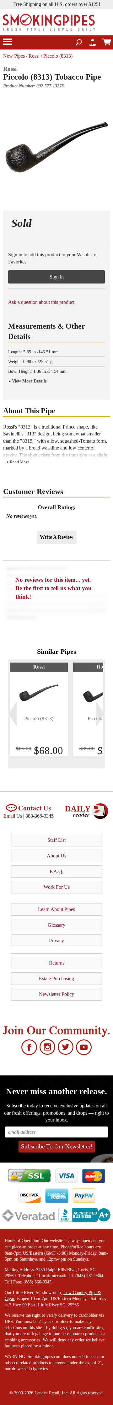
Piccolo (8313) (58, 56)
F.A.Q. (56, 871)
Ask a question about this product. (42, 302)
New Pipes (14, 56)
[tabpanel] (39, 710)
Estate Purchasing (56, 978)
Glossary (56, 925)
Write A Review (56, 537)
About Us (56, 855)
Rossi (34, 56)
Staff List (56, 840)
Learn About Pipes (56, 909)
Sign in (57, 276)
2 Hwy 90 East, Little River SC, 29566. (44, 1305)
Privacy (56, 940)
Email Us (12, 816)
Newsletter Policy (56, 994)
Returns (56, 962)
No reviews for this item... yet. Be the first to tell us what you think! (53, 588)
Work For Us (57, 887)
